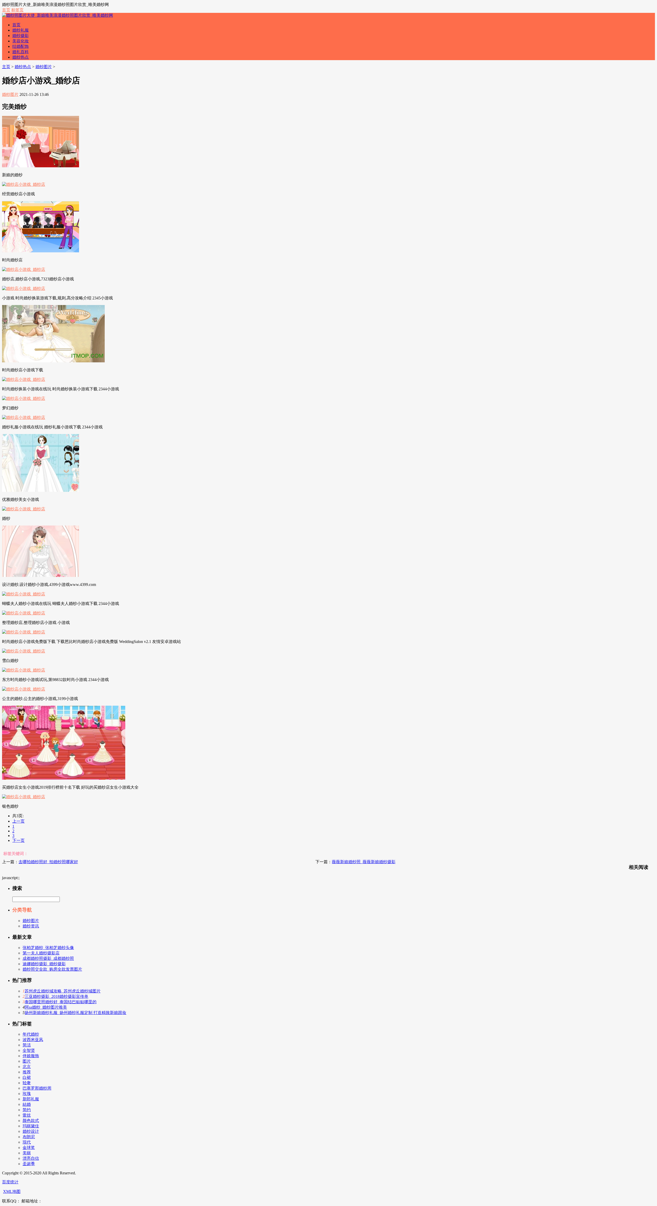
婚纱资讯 (31, 926)
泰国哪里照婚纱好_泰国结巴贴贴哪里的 (60, 1002)
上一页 (18, 821)
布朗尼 (29, 1137)
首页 (6, 10)
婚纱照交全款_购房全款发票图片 (52, 969)
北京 (27, 1066)
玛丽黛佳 (31, 1126)
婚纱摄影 (20, 35)
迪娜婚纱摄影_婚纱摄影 (44, 964)
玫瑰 (27, 1093)
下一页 (18, 840)
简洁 (27, 1045)
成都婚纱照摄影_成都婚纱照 (48, 958)
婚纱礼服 (20, 30)
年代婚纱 (31, 1034)
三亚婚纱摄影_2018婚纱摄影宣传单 (56, 996)
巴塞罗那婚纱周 (37, 1088)
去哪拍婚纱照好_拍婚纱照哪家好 (48, 862)
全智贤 (29, 1050)
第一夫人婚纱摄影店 (41, 953)
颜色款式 (31, 1120)
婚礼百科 (20, 52)
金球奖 (29, 1147)
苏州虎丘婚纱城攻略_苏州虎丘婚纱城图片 (63, 991)
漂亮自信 (31, 1158)
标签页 (17, 10)
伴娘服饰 (31, 1056)
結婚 (27, 1104)
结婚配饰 (20, 46)
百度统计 (10, 1182)
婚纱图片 (43, 67)
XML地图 (12, 1191)
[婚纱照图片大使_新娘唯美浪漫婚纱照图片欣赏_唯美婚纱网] (57, 15)
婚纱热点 (20, 57)
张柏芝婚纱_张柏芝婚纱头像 (48, 947)
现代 (27, 1142)
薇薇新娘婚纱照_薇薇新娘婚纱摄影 (363, 862)
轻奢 (27, 1083)
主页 (6, 67)
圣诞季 (29, 1164)
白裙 (27, 1077)
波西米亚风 (33, 1039)
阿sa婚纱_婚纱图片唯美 (46, 1007)
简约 (27, 1110)
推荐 (27, 1072)
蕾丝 (27, 1115)
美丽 (27, 1153)
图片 (27, 1061)
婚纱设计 (31, 1131)
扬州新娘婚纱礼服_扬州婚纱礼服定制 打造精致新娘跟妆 (75, 1012)
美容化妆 (20, 41)
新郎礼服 (31, 1099)
